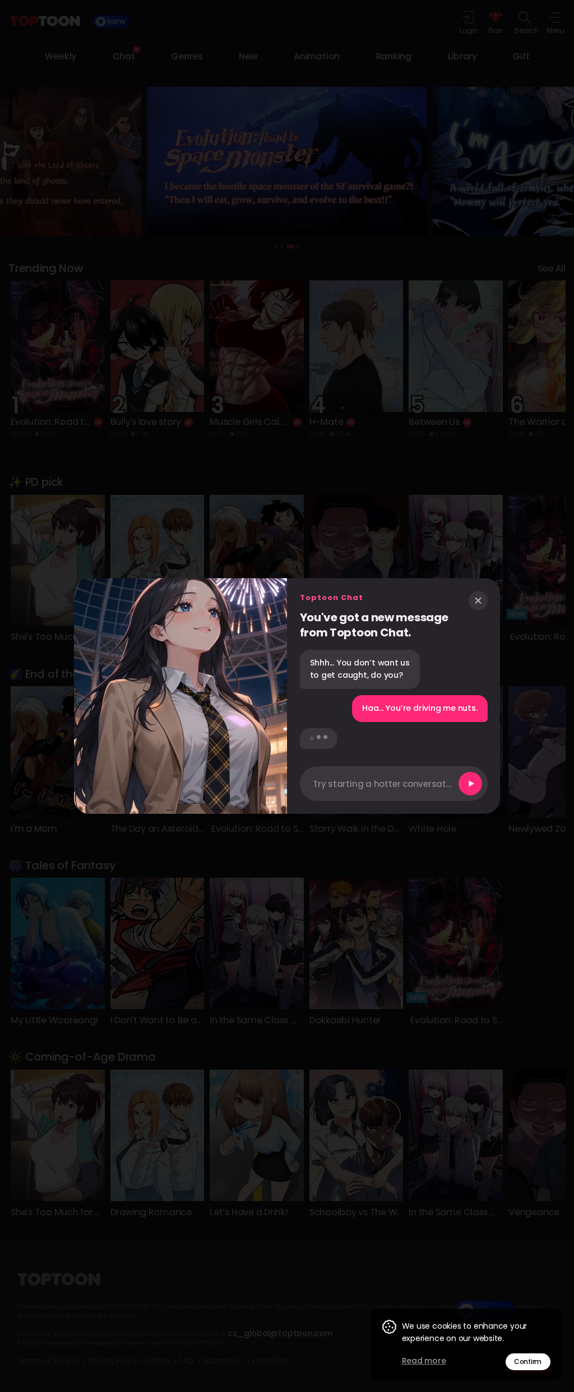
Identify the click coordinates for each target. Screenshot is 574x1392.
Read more (424, 1360)
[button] (394, 783)
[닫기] (478, 600)
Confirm (527, 1361)
